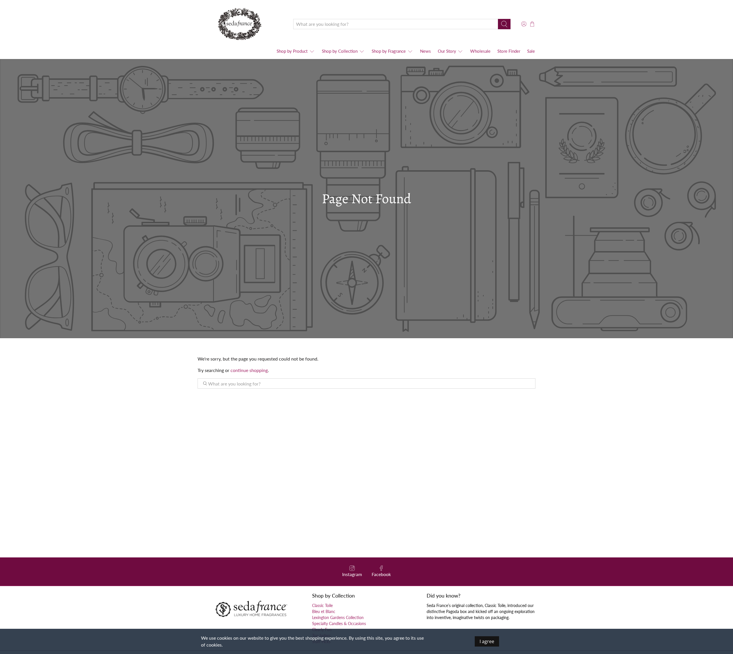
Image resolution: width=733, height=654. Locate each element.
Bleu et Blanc (323, 611)
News (425, 51)
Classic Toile (322, 605)
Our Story (447, 51)
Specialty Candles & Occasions (339, 623)
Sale (531, 51)
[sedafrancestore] (241, 24)
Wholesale (480, 51)
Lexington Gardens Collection (338, 617)
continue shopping (249, 370)
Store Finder (508, 51)
